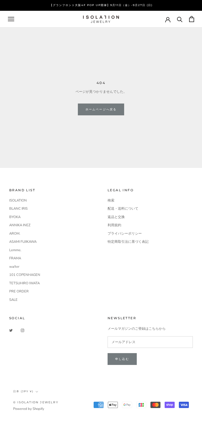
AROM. (14, 233)
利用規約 (114, 225)
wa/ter (14, 266)
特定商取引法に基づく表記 (128, 241)
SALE (13, 299)
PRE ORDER (19, 291)
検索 (111, 200)
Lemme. (15, 250)
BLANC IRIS (18, 208)
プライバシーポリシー (125, 233)
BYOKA (15, 217)
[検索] (180, 19)
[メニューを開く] (11, 19)
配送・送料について (123, 208)
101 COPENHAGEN (24, 274)
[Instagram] (22, 330)
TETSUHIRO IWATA (24, 283)
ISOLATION (18, 200)
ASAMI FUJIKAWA (23, 241)
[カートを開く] (191, 19)
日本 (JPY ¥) (23, 391)
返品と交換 (116, 217)
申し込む (122, 359)
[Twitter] (11, 330)
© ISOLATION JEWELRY (35, 402)
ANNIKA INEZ (20, 225)
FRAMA (15, 258)
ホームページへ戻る (101, 109)
